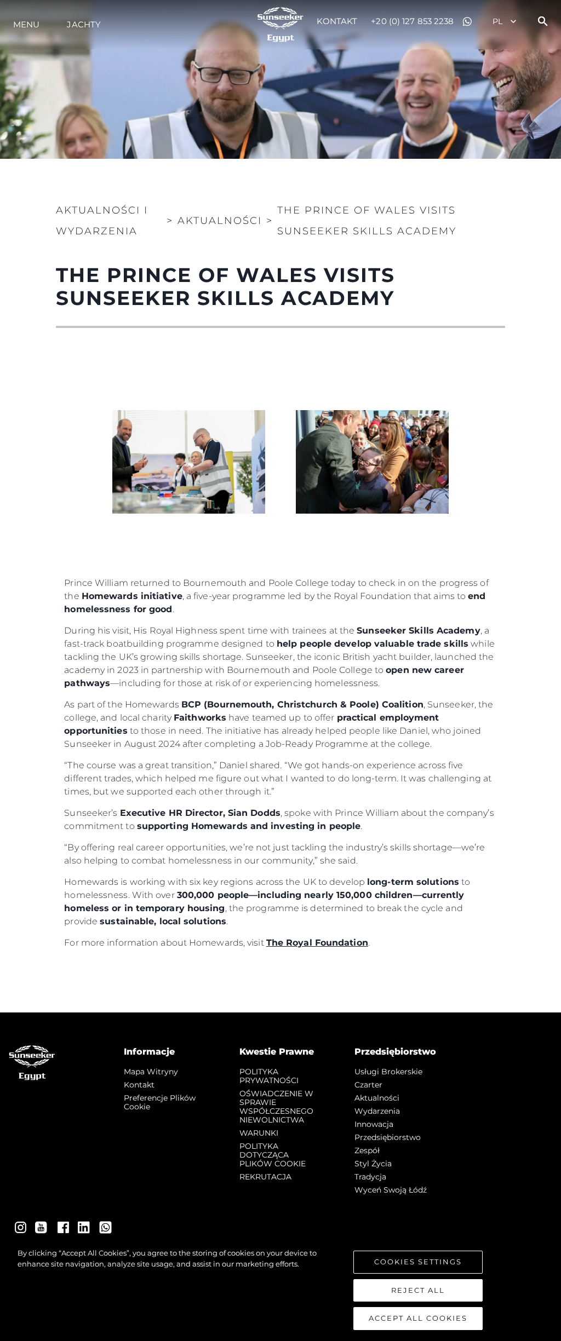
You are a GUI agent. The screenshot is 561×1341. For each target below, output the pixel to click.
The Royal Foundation (317, 942)
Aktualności (376, 1098)
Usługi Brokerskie (388, 1072)
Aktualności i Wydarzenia (102, 220)
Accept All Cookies (418, 1318)
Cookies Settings (418, 1261)
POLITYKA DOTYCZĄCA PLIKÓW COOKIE (272, 1155)
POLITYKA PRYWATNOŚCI (269, 1076)
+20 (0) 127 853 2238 (412, 21)
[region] (280, 1289)
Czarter (368, 1085)
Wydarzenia (377, 1111)
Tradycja (370, 1177)
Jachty (84, 24)
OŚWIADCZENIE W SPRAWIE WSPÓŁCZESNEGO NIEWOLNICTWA (276, 1107)
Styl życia (373, 1164)
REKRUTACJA (265, 1177)
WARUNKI (258, 1133)
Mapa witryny (151, 1072)
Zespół (367, 1150)
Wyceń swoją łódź (390, 1190)
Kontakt (337, 21)
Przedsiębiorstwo (387, 1137)
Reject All (418, 1290)
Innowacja (373, 1124)
